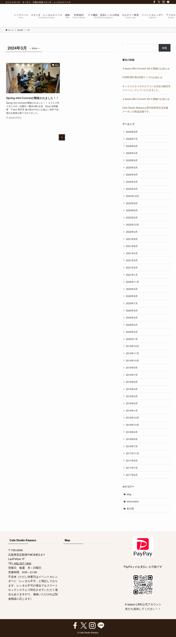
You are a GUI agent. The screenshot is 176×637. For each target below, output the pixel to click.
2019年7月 (132, 374)
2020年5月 (132, 310)
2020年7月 (132, 303)
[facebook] (154, 2)
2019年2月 (132, 403)
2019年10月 (132, 360)
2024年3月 (132, 188)
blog (129, 494)
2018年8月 (132, 439)
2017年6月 (132, 474)
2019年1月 (132, 410)
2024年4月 (132, 181)
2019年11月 (132, 353)
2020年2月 (132, 331)
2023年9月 (132, 203)
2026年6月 (132, 146)
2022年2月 (132, 231)
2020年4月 (132, 317)
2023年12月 (132, 196)
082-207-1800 (22, 563)
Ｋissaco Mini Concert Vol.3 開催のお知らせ (146, 99)
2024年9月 (132, 174)
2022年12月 (132, 224)
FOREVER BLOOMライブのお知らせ (142, 77)
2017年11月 (132, 453)
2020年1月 (132, 339)
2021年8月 (132, 246)
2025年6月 (132, 160)
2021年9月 (132, 239)
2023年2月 (132, 217)
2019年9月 (132, 367)
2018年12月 (132, 417)
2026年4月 (132, 153)
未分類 (130, 508)
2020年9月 (132, 289)
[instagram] (163, 2)
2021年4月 (132, 253)
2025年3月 (132, 167)
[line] (168, 2)
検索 (164, 48)
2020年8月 (132, 296)
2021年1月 (132, 274)
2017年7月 (132, 467)
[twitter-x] (159, 2)
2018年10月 (132, 424)
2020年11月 (132, 281)
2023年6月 (132, 210)
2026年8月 (132, 131)
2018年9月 (132, 432)
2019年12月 (132, 346)
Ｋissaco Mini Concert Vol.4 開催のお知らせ (146, 68)
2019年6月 (132, 381)
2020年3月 (132, 324)
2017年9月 (132, 460)
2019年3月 (132, 396)
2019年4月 (132, 389)
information (133, 501)
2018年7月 (132, 446)
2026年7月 (132, 138)
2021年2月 (132, 267)
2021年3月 (132, 260)
